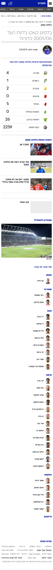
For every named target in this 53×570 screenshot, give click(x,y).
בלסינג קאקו (46, 25)
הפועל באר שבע (44, 550)
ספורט (42, 3)
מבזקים (30, 9)
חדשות (40, 9)
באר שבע (20, 16)
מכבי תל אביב (32, 16)
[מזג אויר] (10, 3)
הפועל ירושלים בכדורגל (25, 550)
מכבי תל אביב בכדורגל (12, 558)
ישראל (49, 259)
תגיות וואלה (46, 541)
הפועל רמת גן (46, 554)
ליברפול (24, 554)
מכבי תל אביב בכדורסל (43, 561)
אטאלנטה (48, 546)
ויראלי (11, 9)
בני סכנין (22, 546)
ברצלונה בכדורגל (8, 546)
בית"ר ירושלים (35, 546)
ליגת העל (5, 554)
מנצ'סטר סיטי (30, 561)
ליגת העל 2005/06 (34, 22)
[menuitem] (40, 9)
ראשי (49, 9)
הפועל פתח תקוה (8, 550)
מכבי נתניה (32, 558)
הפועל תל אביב (34, 554)
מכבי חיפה (10, 16)
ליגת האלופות (15, 554)
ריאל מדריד (6, 562)
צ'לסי (13, 561)
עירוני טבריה (20, 562)
